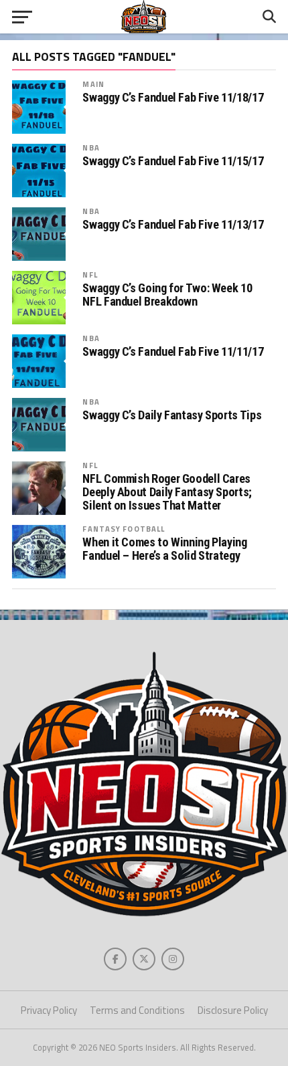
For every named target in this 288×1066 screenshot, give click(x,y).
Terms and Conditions (137, 1010)
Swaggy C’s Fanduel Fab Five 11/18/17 (172, 97)
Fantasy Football (123, 528)
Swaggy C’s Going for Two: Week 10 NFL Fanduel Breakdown (167, 295)
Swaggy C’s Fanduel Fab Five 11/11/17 (172, 351)
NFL (89, 274)
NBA (90, 147)
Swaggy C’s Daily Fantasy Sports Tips (171, 415)
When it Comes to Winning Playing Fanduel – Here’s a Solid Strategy (164, 549)
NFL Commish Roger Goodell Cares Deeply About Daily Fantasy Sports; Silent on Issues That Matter (167, 492)
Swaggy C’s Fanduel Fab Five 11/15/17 (172, 161)
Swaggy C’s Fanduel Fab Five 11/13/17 (172, 224)
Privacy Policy (49, 1010)
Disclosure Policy (233, 1010)
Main (93, 84)
